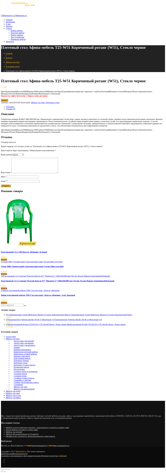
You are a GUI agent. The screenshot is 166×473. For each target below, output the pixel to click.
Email (4, 181)
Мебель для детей (13, 391)
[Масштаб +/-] (9, 469)
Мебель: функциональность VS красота (22, 434)
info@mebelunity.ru (39, 446)
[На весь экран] (7, 469)
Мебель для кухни (13, 396)
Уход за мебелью (17, 37)
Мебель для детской (14, 432)
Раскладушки (19, 369)
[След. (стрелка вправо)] (4, 471)
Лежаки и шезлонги (22, 356)
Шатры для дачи (20, 387)
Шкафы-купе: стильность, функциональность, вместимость (30, 436)
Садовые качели (20, 374)
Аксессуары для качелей (24, 341)
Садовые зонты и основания (25, 371)
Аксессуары (11, 337)
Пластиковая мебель (22, 358)
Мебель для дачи (13, 62)
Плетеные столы (13, 67)
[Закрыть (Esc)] (2, 469)
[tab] (85, 107)
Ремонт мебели (17, 35)
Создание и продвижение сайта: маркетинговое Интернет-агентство (34, 456)
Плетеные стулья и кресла (24, 365)
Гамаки (17, 347)
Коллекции (10, 22)
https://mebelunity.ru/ (61, 446)
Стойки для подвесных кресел (26, 382)
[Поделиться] (4, 469)
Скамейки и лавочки (22, 380)
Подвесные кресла (21, 367)
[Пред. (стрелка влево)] (2, 471)
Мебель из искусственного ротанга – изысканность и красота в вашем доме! (37, 428)
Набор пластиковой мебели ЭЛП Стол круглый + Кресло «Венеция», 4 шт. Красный (38, 295)
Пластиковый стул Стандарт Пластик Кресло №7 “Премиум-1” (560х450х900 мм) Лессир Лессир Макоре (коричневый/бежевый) (57, 281)
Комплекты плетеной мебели (26, 352)
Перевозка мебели (18, 39)
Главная (9, 20)
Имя (3, 177)
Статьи (9, 28)
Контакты (10, 42)
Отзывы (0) (10, 109)
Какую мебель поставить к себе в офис (22, 430)
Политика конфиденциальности (14, 454)
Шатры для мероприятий (24, 389)
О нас (8, 24)
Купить (4, 100)
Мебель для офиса (13, 398)
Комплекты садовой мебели (25, 354)
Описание (10, 107)
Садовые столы (20, 376)
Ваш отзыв (6, 172)
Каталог (9, 26)
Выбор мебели (17, 31)
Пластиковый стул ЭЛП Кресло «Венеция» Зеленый (24, 252)
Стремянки (18, 385)
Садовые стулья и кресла (24, 378)
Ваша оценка (6, 155)
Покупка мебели (17, 33)
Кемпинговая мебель (22, 350)
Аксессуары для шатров (24, 343)
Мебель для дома (13, 393)
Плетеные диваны (21, 361)
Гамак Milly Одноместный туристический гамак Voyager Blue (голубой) (32, 266)
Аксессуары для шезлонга (24, 345)
